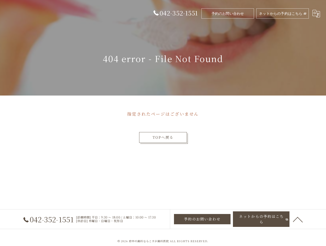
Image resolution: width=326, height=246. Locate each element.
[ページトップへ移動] (298, 219)
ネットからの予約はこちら (280, 14)
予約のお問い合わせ (227, 14)
